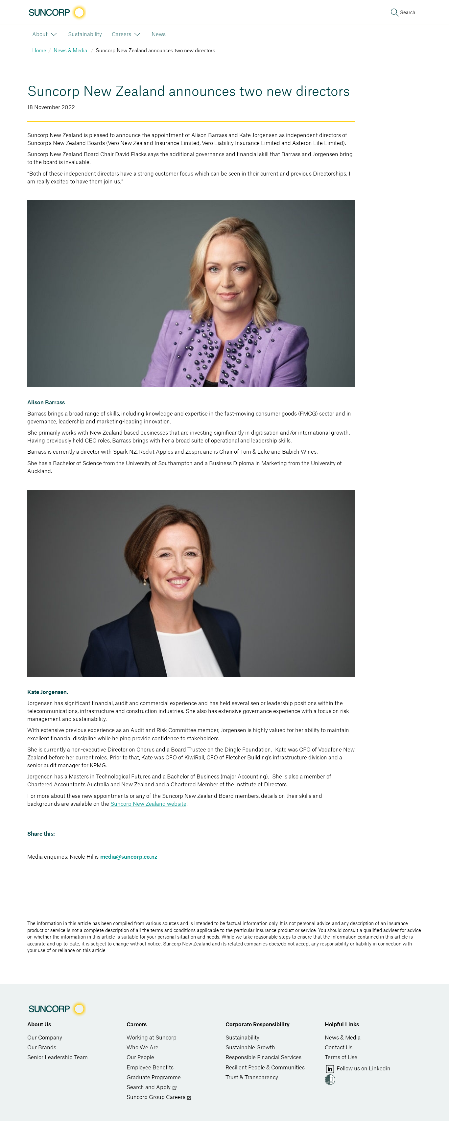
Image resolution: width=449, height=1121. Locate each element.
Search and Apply (149, 1087)
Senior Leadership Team (57, 1057)
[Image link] (56, 12)
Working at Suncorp (152, 1037)
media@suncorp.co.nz (128, 857)
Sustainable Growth (250, 1047)
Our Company (44, 1037)
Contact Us (338, 1047)
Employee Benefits (150, 1067)
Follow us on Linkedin (362, 1068)
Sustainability (242, 1037)
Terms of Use (341, 1057)
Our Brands (41, 1047)
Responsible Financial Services (263, 1057)
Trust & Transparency (251, 1077)
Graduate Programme (154, 1077)
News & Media (343, 1037)
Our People (140, 1057)
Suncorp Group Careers (157, 1097)
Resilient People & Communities (265, 1067)
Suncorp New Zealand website (148, 804)
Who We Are (142, 1047)
